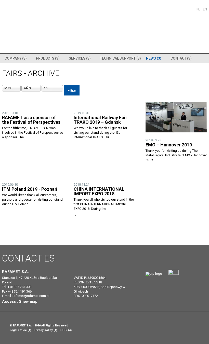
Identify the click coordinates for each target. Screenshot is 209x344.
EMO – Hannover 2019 (169, 144)
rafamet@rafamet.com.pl (30, 296)
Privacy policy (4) (45, 330)
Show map (28, 301)
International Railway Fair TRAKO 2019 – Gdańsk (100, 120)
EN (205, 9)
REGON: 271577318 (88, 282)
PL (199, 9)
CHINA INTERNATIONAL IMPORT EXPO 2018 (99, 191)
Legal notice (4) (20, 330)
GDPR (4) (65, 330)
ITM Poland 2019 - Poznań (29, 189)
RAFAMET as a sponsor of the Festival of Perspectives (31, 120)
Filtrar (72, 90)
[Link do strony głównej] (154, 274)
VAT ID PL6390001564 (90, 278)
